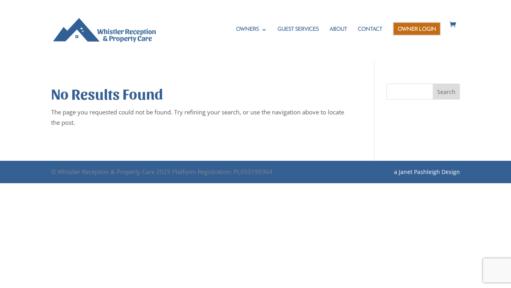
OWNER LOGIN (417, 29)
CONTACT (370, 29)
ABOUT (338, 29)
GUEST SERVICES (298, 29)
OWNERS (247, 29)
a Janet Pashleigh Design (427, 172)
